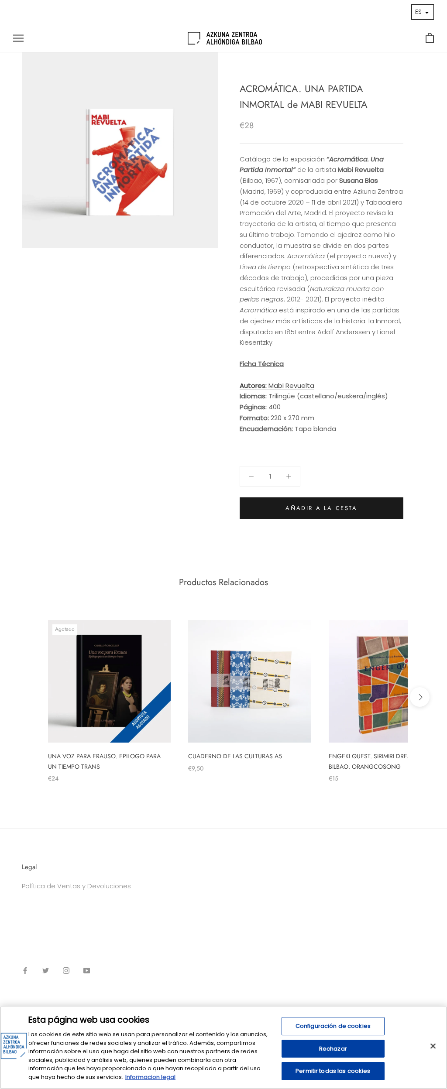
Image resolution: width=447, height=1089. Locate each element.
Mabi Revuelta (277, 385)
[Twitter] (45, 970)
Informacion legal (150, 1077)
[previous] (27, 697)
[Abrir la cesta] (430, 38)
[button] (422, 12)
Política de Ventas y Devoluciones (76, 885)
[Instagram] (66, 970)
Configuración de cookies (333, 1026)
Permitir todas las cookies (333, 1071)
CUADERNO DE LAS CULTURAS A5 (235, 756)
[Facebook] (25, 970)
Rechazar (333, 1048)
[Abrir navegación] (18, 38)
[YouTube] (86, 970)
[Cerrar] (433, 1046)
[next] (420, 697)
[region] (223, 1047)
